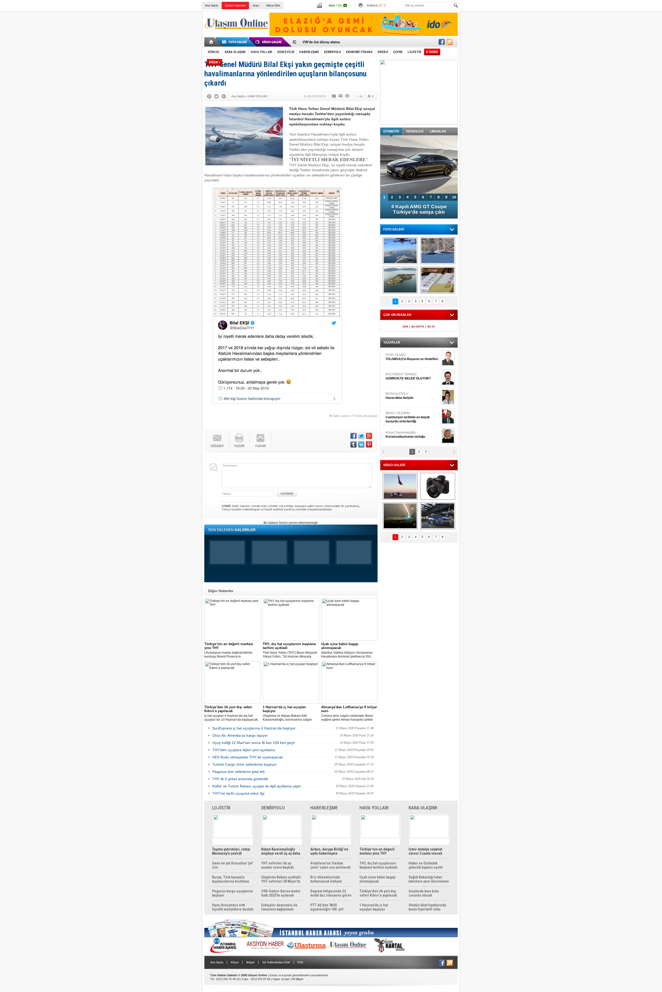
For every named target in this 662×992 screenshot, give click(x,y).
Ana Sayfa (211, 5)
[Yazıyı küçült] (359, 96)
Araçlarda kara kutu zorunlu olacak (424, 893)
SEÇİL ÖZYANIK (397, 434)
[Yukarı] (260, 441)
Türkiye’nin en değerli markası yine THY (377, 851)
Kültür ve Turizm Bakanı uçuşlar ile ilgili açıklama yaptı (256, 786)
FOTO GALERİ (393, 229)
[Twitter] (216, 96)
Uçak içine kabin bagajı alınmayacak (377, 879)
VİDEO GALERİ (394, 465)
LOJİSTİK (221, 808)
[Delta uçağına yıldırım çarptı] (400, 515)
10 (454, 197)
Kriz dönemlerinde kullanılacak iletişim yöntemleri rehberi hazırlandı (326, 879)
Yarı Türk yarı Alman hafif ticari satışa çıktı (419, 209)
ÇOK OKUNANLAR (397, 315)
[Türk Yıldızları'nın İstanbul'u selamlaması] (400, 250)
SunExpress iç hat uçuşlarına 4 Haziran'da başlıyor (254, 728)
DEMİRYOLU (273, 808)
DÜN (405, 326)
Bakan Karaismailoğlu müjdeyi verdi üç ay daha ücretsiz (280, 851)
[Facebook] (209, 96)
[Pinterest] (369, 444)
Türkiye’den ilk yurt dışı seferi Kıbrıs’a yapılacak (378, 893)
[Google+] (223, 96)
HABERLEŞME (324, 808)
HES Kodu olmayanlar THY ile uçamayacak (247, 757)
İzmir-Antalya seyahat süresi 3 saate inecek (425, 851)
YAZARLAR (391, 342)
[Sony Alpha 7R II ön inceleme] (437, 486)
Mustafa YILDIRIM (412, 396)
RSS (300, 962)
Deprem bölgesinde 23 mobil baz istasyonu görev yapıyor (330, 893)
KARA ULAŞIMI (423, 808)
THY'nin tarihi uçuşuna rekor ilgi (238, 793)
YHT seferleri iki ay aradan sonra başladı (277, 865)
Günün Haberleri (235, 5)
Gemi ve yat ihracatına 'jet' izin (232, 865)
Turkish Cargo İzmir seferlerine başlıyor (244, 764)
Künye (235, 962)
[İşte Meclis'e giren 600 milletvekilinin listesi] (437, 280)
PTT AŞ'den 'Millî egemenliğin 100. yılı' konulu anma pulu (327, 907)
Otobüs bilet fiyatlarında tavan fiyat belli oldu (427, 907)
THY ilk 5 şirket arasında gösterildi (240, 779)
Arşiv (256, 5)
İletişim (250, 962)
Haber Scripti (281, 979)
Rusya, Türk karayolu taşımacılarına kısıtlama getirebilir (230, 879)
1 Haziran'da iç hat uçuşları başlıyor (373, 907)
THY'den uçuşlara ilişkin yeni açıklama (243, 750)
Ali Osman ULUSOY (400, 415)
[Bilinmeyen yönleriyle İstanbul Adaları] (400, 280)
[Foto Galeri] (235, 42)
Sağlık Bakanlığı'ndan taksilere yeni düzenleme (429, 879)
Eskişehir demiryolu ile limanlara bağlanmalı (279, 907)
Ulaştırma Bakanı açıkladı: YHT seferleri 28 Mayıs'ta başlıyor (281, 879)
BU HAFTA (417, 326)
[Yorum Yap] (334, 96)
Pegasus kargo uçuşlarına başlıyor (232, 893)
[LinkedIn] (361, 444)
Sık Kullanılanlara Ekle (276, 962)
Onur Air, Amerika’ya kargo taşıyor (240, 735)
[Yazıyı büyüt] (370, 96)
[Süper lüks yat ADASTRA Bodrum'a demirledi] (437, 250)
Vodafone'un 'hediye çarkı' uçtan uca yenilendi (330, 865)
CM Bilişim (296, 979)
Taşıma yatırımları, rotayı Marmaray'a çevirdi (231, 851)
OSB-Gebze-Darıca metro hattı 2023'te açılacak (280, 893)
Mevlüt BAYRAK (405, 357)
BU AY (431, 326)
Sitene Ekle (273, 5)
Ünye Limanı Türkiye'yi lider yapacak (332, 42)
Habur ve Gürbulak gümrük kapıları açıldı (426, 865)
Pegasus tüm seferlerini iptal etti (238, 772)
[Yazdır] (347, 96)
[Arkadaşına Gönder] (340, 96)
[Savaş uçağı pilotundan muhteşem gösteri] (400, 486)
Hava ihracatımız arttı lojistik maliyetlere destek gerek (232, 907)
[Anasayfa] (211, 42)
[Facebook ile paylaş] (442, 42)
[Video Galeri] (269, 42)
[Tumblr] (353, 444)
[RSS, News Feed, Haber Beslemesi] (449, 42)
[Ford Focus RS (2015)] (437, 515)
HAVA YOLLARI (374, 808)
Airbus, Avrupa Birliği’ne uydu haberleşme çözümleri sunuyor (329, 851)
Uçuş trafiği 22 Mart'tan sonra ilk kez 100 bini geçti (253, 743)
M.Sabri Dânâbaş (402, 376)
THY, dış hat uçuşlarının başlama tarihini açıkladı (378, 865)
